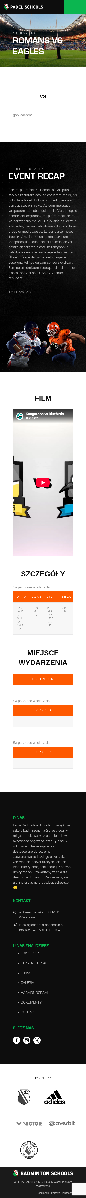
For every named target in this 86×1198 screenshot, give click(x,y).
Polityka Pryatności (62, 1193)
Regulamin (43, 1193)
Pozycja (43, 710)
